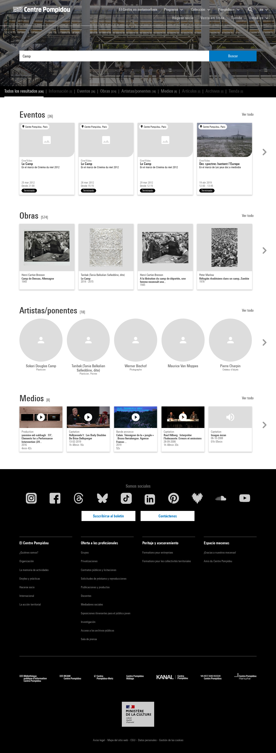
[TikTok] (126, 499)
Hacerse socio (26, 587)
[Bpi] (36, 680)
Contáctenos (167, 516)
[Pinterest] (173, 499)
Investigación (88, 622)
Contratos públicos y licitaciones (98, 570)
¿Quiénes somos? (28, 552)
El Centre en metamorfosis (140, 9)
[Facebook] (55, 499)
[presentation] (264, 152)
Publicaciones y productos (95, 587)
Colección (198, 9)
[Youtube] (245, 499)
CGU (133, 740)
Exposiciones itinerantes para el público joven (105, 613)
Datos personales (147, 740)
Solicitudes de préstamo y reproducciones (103, 578)
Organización (26, 561)
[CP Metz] (107, 680)
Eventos (86, 91)
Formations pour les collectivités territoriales (166, 561)
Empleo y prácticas (29, 578)
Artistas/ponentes (138, 91)
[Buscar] (250, 9)
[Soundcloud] (221, 499)
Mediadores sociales (92, 604)
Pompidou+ (227, 9)
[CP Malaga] (138, 680)
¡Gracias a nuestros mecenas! (220, 552)
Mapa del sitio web (118, 740)
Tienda (238, 17)
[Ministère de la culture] (138, 714)
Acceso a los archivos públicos (97, 630)
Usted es (256, 18)
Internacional (26, 595)
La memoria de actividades (34, 570)
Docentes (86, 595)
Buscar (233, 56)
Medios (169, 91)
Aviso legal (99, 740)
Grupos (85, 552)
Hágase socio (184, 17)
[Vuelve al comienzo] (266, 743)
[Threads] (79, 499)
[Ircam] (74, 680)
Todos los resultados (24, 91)
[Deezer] (197, 499)
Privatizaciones (89, 561)
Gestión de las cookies (171, 740)
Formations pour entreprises (157, 552)
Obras (108, 91)
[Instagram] (31, 499)
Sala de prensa (89, 639)
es (262, 9)
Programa (171, 9)
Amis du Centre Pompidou (218, 561)
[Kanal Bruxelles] (175, 680)
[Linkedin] (150, 499)
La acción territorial (30, 604)
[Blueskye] (102, 499)
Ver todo (248, 114)
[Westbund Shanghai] (214, 680)
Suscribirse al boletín (108, 516)
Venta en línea (212, 18)
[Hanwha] (245, 680)
